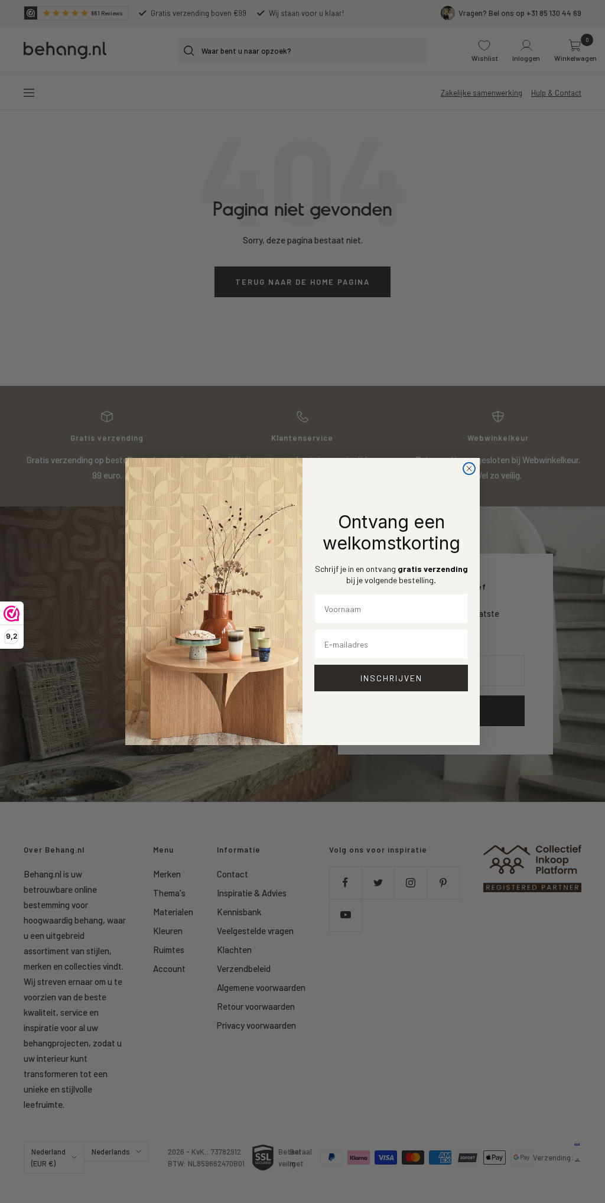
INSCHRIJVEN (391, 678)
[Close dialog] (469, 468)
